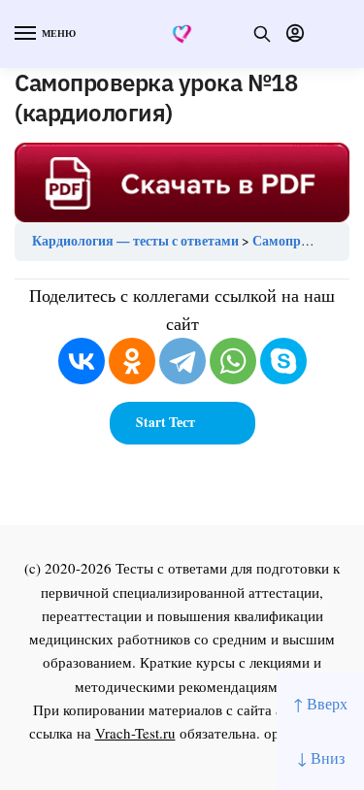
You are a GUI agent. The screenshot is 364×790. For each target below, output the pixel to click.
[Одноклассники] (132, 361)
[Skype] (283, 361)
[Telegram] (182, 361)
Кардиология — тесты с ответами (135, 240)
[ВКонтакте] (81, 361)
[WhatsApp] (233, 361)
